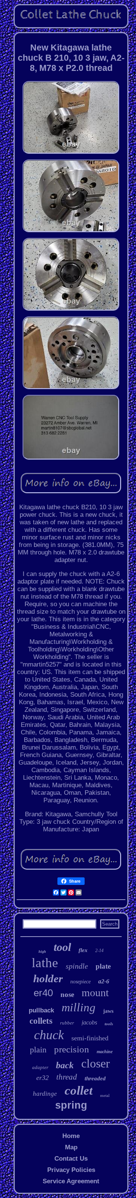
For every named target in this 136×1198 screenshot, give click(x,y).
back (65, 1065)
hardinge (45, 1093)
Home (71, 1136)
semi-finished (89, 1038)
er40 (43, 992)
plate (103, 966)
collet (79, 1090)
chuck (49, 1035)
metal (105, 1095)
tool (62, 947)
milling (79, 1007)
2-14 (99, 950)
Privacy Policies (71, 1169)
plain (38, 1049)
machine (105, 1051)
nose (67, 994)
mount (95, 992)
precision (71, 1049)
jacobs (89, 1022)
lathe (45, 962)
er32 (42, 1077)
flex (83, 950)
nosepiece (80, 982)
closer (95, 1063)
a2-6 (103, 981)
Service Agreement (71, 1181)
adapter (40, 1067)
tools (109, 1023)
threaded (95, 1078)
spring (71, 1105)
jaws (108, 1011)
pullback (41, 1010)
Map (71, 1147)
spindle (77, 966)
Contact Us (71, 1158)
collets (41, 1021)
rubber (67, 1023)
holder (48, 978)
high (42, 951)
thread (66, 1076)
